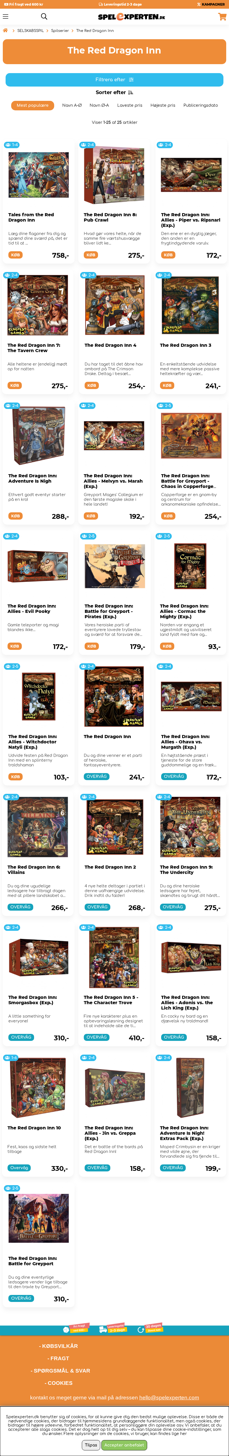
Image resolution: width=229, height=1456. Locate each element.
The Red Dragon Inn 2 (110, 867)
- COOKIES (59, 1383)
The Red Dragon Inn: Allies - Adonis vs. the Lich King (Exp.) (187, 1003)
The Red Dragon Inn (95, 31)
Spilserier (60, 31)
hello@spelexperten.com (169, 1398)
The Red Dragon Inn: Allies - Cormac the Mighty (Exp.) (184, 611)
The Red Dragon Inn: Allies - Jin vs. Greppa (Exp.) (110, 1133)
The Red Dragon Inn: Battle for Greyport (32, 1261)
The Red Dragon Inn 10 (34, 1128)
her (183, 1434)
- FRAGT (58, 1358)
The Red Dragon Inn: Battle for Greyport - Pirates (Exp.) (109, 611)
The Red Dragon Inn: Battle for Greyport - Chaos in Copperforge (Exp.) (187, 483)
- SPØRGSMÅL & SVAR (60, 1371)
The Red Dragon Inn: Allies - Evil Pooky (32, 608)
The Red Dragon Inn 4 (110, 345)
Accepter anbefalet (124, 1445)
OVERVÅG (97, 776)
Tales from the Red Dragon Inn (31, 217)
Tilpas (91, 1445)
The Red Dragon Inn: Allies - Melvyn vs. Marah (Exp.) (113, 481)
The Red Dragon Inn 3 (185, 345)
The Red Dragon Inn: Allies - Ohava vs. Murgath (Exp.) (185, 742)
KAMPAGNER (213, 4)
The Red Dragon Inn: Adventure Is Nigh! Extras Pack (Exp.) (184, 1133)
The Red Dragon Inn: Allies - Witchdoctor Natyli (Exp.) (32, 742)
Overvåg (19, 1168)
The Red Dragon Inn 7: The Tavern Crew (34, 348)
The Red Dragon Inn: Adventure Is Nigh (32, 478)
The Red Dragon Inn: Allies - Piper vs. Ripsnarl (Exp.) (190, 220)
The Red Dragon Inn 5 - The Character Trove (111, 1000)
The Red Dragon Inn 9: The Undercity (186, 869)
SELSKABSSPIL (30, 31)
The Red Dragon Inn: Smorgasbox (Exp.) (32, 1000)
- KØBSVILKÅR (40, 1346)
